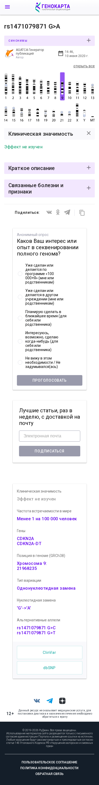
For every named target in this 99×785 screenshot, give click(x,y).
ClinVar (49, 652)
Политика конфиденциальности (49, 768)
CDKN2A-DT (29, 543)
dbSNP (49, 668)
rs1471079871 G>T (36, 632)
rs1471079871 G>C (36, 627)
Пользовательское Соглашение (49, 762)
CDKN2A (25, 538)
